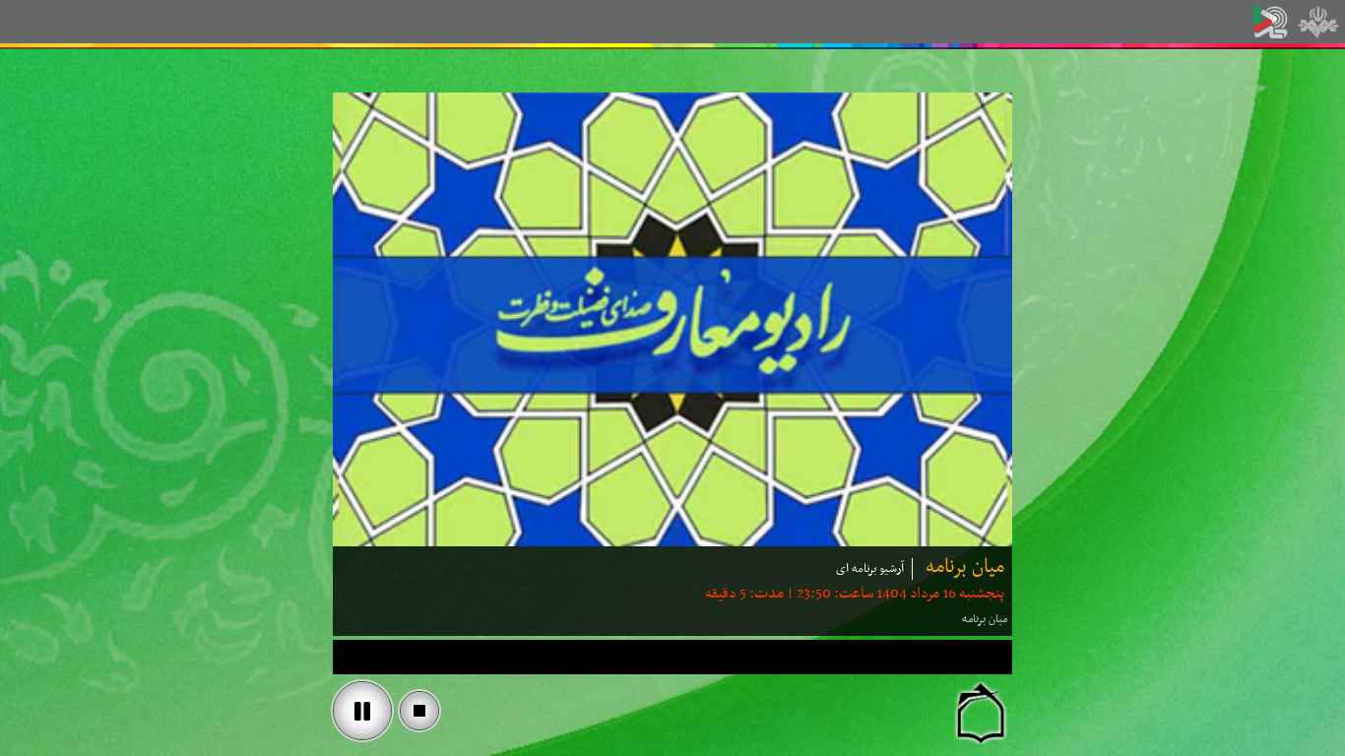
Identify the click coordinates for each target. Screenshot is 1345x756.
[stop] (419, 710)
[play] (362, 710)
